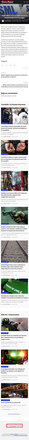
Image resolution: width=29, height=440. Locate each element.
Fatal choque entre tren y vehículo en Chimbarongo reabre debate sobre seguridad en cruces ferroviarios (13, 266)
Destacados (14, 12)
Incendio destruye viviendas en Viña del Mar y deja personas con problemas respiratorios (13, 337)
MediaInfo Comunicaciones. (21, 435)
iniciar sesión (6, 95)
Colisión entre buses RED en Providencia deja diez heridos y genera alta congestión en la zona (14, 195)
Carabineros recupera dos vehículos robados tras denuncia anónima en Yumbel (14, 297)
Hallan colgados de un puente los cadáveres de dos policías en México (14, 76)
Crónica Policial (8, 20)
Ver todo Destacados (13, 414)
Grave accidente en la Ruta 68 (10, 402)
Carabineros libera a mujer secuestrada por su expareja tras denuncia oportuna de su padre (14, 159)
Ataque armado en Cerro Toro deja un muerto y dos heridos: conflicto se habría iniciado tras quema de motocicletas (14, 228)
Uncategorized (5, 400)
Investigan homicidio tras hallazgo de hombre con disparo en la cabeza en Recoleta (13, 371)
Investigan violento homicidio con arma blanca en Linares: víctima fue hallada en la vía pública (14, 128)
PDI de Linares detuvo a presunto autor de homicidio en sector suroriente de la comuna (14, 85)
